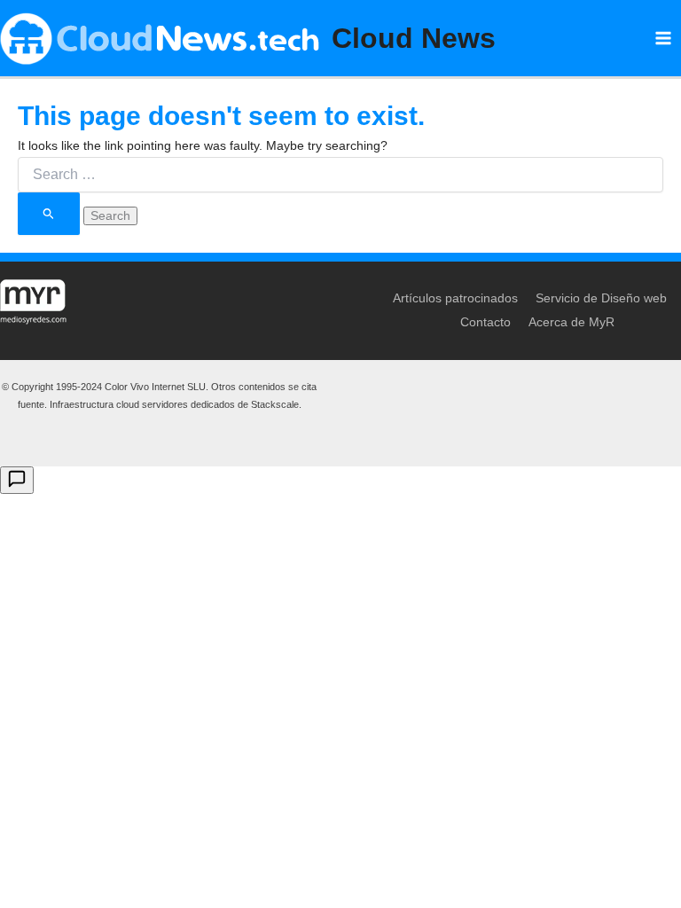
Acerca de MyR (571, 322)
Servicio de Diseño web (601, 298)
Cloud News (414, 38)
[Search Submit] (49, 213)
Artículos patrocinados (455, 298)
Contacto (485, 322)
